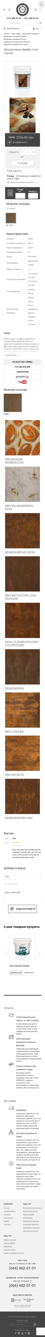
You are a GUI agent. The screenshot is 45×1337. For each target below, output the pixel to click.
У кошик (22, 163)
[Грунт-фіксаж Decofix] (22, 947)
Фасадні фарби (28, 1214)
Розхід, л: (33, 191)
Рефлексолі (8, 1246)
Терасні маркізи (9, 1243)
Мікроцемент (27, 1218)
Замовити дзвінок (12, 29)
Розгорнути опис (11, 355)
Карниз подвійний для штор (14, 1253)
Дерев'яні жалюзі (10, 1240)
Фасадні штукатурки (30, 1211)
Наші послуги (8, 1218)
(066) (31, 18)
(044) (14, 18)
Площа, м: (20, 190)
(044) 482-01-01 (22, 1268)
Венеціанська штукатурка (32, 1208)
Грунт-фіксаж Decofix (20, 965)
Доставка (7, 1224)
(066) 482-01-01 (22, 1285)
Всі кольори (11, 208)
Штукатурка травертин (31, 1224)
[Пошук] (41, 23)
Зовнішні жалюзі (10, 1250)
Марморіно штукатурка (31, 1221)
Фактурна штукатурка (30, 1231)
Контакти (7, 1214)
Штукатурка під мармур (31, 1228)
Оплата (6, 1221)
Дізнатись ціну (16, 973)
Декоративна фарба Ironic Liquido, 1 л (23, 182)
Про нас (6, 1208)
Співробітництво (9, 1211)
